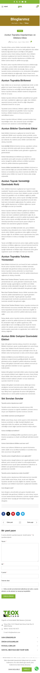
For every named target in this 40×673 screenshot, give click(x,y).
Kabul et (27, 669)
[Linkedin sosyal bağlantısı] (18, 514)
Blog (21, 23)
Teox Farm (14, 42)
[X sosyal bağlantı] (16, 1)
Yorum (3, 541)
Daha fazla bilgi (14, 669)
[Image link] (11, 613)
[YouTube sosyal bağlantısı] (22, 1)
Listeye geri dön (20, 522)
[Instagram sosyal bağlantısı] (19, 1)
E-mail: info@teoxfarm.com (12, 632)
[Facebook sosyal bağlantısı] (14, 1)
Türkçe (26, 23)
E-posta (4, 572)
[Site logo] (20, 6)
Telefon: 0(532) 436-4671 (11, 628)
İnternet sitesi (5, 580)
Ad (2, 564)
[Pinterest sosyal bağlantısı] (25, 1)
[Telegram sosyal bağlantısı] (23, 514)
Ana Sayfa (15, 23)
